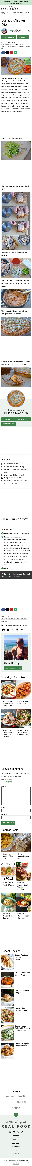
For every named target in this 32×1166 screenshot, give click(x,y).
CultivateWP (16, 1164)
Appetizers (11, 619)
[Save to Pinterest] (11, 52)
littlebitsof (24, 619)
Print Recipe (8, 424)
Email (4, 814)
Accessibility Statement (16, 1162)
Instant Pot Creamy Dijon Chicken (7, 916)
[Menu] (30, 8)
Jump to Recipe (8, 37)
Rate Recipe (22, 37)
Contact (16, 1154)
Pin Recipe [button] (8, 419)
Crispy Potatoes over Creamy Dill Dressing (21, 957)
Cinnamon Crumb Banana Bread (23, 856)
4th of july (4, 619)
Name (3, 808)
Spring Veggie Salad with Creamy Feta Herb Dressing (22, 1028)
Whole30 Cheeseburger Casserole (23, 916)
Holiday (20, 12)
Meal (3, 621)
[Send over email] (15, 52)
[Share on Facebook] (3, 52)
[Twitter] (18, 1132)
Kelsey (12, 30)
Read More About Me (13, 668)
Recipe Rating (6, 780)
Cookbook (16, 1143)
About (16, 1150)
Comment (5, 786)
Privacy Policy (6, 1162)
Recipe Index (11, 12)
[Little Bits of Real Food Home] (9, 7)
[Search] (26, 8)
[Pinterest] (22, 1132)
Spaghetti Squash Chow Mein (7, 856)
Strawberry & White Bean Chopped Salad (23, 732)
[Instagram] (10, 1132)
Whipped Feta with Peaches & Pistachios (8, 703)
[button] (15, 30)
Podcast (16, 1139)
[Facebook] (14, 1132)
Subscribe (16, 1146)
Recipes (7, 621)
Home (3, 12)
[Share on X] (7, 52)
